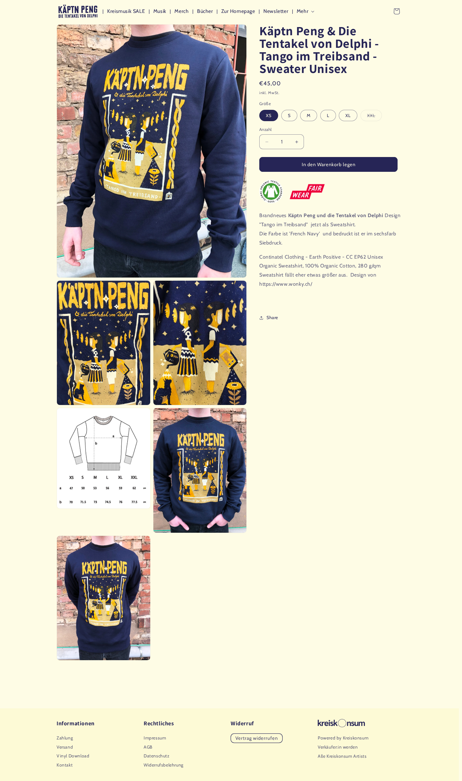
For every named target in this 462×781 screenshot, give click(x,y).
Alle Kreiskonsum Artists (342, 756)
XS (269, 115)
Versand (65, 747)
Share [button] (272, 317)
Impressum (155, 738)
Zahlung (65, 738)
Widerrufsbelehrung (164, 765)
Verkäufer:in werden (338, 747)
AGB (148, 747)
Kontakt (65, 765)
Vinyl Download (73, 756)
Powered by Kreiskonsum (343, 738)
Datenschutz (157, 756)
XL (348, 115)
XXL (374, 116)
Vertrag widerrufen (256, 738)
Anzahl (265, 129)
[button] (307, 11)
